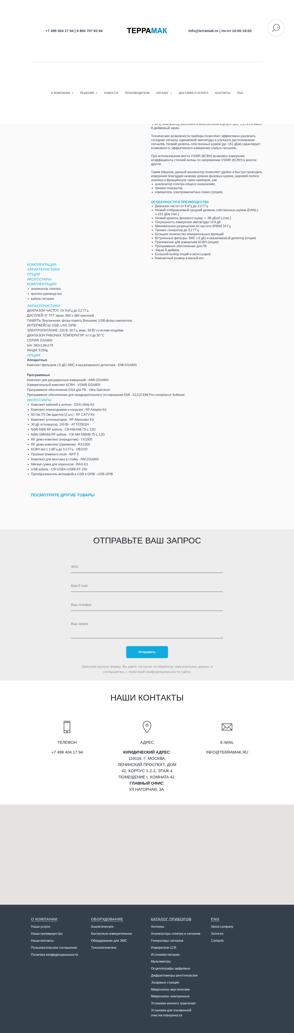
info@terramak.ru (203, 31)
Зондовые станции (165, 982)
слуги (46, 926)
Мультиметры (161, 961)
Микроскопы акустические (170, 989)
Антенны (157, 926)
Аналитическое (102, 926)
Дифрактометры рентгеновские (174, 975)
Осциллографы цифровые (170, 968)
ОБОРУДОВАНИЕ (107, 919)
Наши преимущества (46, 933)
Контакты (222, 92)
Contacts (217, 940)
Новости (111, 92)
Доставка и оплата (193, 92)
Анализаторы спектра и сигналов (175, 933)
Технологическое (103, 947)
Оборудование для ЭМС (109, 940)
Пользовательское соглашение (54, 947)
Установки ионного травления (173, 1003)
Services (217, 933)
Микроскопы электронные (170, 996)
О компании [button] (61, 92)
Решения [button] (87, 92)
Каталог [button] (163, 92)
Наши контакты (42, 940)
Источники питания (165, 954)
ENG (240, 92)
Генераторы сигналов (167, 940)
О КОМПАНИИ (44, 919)
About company (222, 926)
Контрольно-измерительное (111, 933)
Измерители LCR (163, 947)
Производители (137, 92)
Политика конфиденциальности (54, 954)
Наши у (36, 926)
